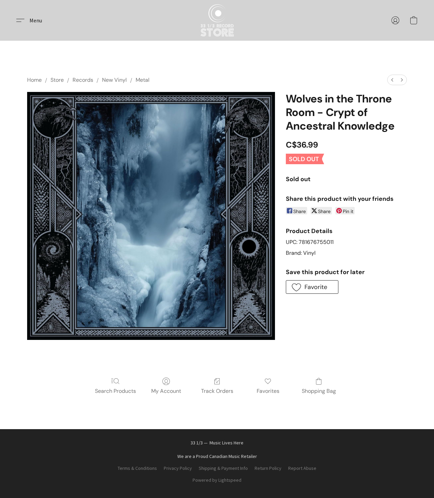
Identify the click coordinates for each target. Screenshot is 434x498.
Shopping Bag (319, 391)
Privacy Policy (178, 468)
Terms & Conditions (137, 468)
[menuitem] (392, 80)
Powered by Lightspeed (217, 480)
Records (83, 79)
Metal (143, 79)
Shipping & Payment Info (223, 468)
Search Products (115, 391)
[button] (217, 20)
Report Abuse (302, 468)
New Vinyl (114, 79)
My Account (166, 391)
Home (34, 79)
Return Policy (268, 468)
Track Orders (217, 391)
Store (57, 79)
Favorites (268, 391)
